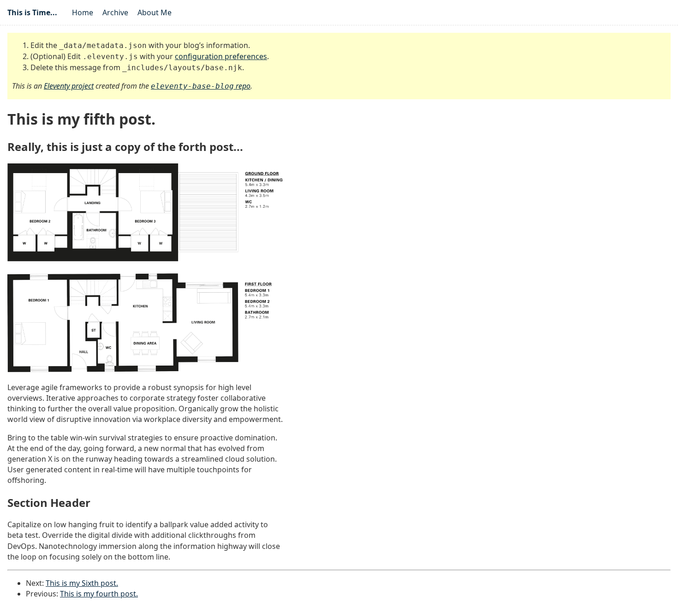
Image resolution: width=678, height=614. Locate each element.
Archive (115, 12)
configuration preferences (221, 56)
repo (200, 86)
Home (82, 12)
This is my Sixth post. (82, 583)
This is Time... (32, 12)
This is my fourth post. (99, 594)
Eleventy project (69, 86)
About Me (154, 12)
